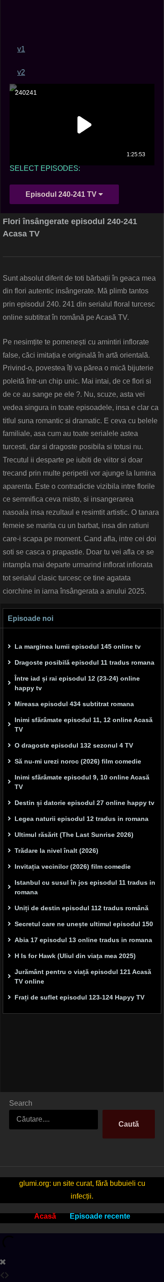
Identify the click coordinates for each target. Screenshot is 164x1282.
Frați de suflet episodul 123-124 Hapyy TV (79, 997)
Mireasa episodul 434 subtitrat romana (74, 704)
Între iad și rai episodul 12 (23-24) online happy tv (77, 683)
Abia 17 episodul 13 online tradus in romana (83, 940)
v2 (21, 72)
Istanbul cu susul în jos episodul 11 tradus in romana (85, 887)
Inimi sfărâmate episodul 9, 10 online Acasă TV (82, 782)
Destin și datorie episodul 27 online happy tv (84, 802)
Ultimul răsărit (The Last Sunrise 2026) (74, 834)
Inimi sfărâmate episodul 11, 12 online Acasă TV (84, 724)
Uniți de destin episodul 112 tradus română (82, 908)
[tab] (85, 49)
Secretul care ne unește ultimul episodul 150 (84, 924)
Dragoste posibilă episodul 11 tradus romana (84, 662)
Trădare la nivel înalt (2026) (56, 850)
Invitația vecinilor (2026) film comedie (73, 866)
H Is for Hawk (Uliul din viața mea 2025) (75, 955)
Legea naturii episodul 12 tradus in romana (82, 818)
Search (20, 1103)
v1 (21, 49)
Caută (128, 1124)
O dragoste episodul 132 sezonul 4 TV (74, 745)
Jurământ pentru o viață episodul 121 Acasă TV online (83, 976)
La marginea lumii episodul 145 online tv (78, 646)
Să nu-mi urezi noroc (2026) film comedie (78, 761)
